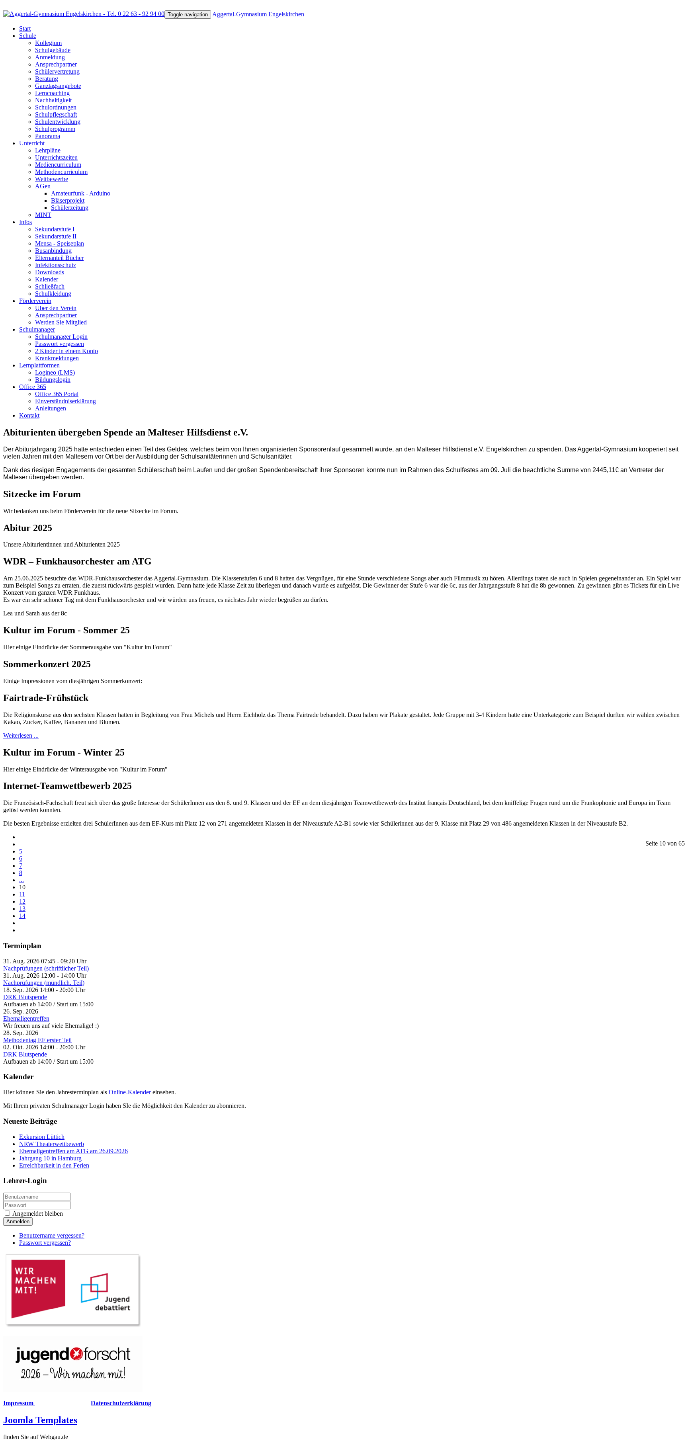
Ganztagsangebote (58, 85)
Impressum (19, 1403)
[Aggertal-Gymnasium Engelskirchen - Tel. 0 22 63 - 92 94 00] (83, 13)
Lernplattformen (39, 365)
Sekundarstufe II (55, 236)
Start (25, 28)
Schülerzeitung (69, 207)
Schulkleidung (53, 293)
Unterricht (32, 143)
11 (22, 894)
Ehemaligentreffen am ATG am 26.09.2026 (73, 1151)
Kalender (46, 279)
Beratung (46, 78)
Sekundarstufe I (54, 229)
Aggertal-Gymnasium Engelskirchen (258, 14)
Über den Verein (55, 308)
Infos (25, 222)
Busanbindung (53, 250)
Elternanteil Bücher (59, 257)
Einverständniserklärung (65, 401)
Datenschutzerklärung (121, 1403)
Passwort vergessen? (45, 1242)
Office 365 (32, 386)
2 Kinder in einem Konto (66, 351)
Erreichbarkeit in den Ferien (54, 1165)
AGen (43, 186)
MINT (43, 214)
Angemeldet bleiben (37, 1213)
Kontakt (29, 415)
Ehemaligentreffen (26, 1018)
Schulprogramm (55, 128)
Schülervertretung (57, 71)
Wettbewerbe (51, 179)
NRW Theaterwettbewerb (51, 1143)
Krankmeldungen (57, 358)
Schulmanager (37, 329)
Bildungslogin (52, 379)
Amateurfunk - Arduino (80, 193)
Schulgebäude (52, 50)
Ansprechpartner (56, 64)
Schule (27, 35)
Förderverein (35, 300)
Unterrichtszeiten (56, 157)
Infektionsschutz (55, 265)
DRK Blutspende (25, 997)
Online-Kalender (130, 1092)
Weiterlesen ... (21, 735)
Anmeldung (50, 57)
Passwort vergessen (59, 343)
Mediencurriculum (58, 164)
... (21, 880)
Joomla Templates (40, 1420)
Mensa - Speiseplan (59, 243)
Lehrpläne (48, 150)
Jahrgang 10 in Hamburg (50, 1158)
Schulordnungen (55, 107)
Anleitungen (50, 408)
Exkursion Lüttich (41, 1136)
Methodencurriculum (61, 171)
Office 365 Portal (56, 394)
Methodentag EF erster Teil (37, 1040)
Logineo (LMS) (55, 372)
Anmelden (17, 1221)
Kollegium (48, 42)
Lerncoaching (52, 93)
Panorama (47, 136)
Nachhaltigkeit (53, 100)
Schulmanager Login (61, 336)
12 (22, 901)
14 (22, 915)
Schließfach (49, 286)
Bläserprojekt (67, 200)
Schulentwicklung (57, 121)
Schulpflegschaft (56, 114)
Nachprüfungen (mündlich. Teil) (43, 982)
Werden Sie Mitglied (61, 322)
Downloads (49, 272)
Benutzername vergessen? (51, 1235)
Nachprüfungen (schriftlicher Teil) (46, 968)
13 (22, 908)
